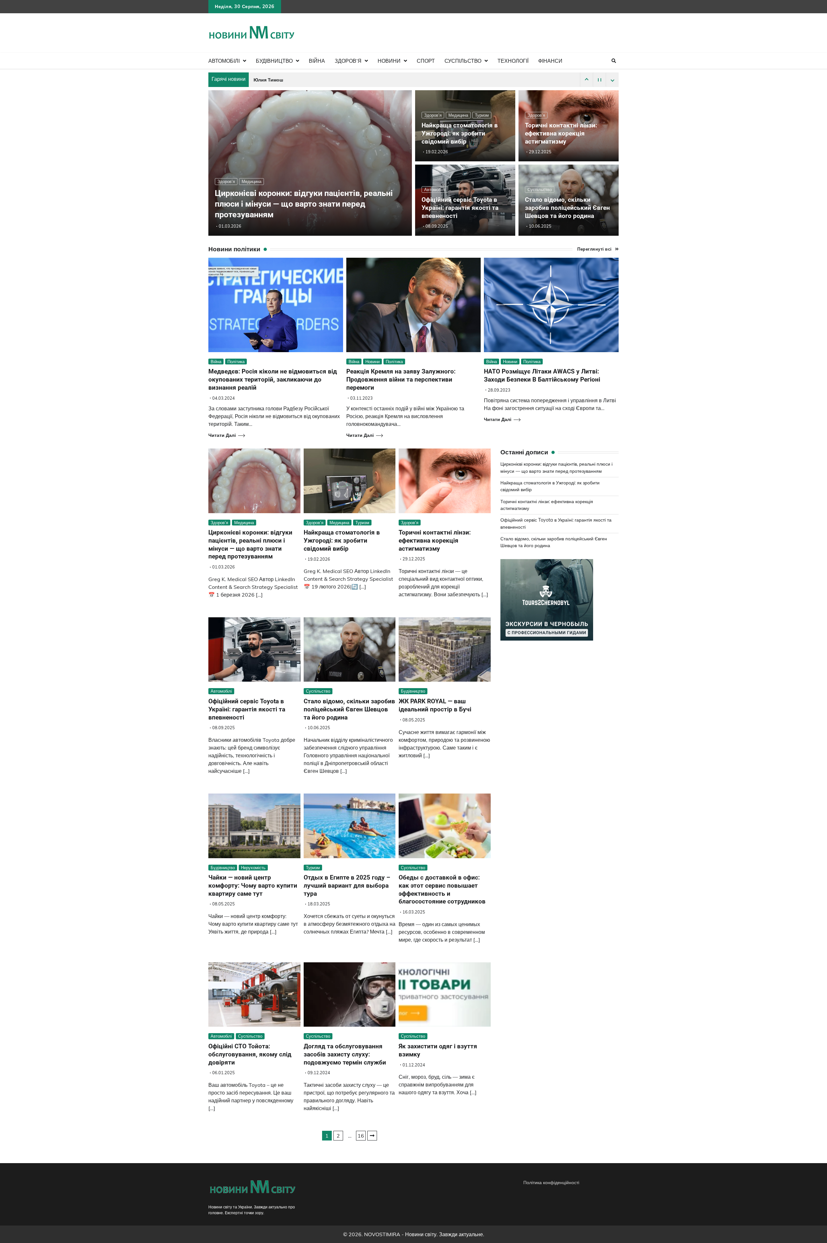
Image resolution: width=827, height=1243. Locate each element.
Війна (317, 61)
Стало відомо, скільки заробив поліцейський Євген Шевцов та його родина (567, 208)
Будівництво (274, 61)
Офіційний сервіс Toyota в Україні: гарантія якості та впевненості (460, 208)
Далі (372, 1135)
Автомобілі (224, 61)
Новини (389, 61)
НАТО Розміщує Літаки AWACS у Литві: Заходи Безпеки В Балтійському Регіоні (542, 375)
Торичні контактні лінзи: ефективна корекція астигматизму (561, 133)
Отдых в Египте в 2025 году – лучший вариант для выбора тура (347, 885)
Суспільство (463, 61)
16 (361, 1135)
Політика (236, 361)
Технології (513, 61)
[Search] (614, 61)
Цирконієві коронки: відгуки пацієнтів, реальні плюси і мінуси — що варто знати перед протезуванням (304, 204)
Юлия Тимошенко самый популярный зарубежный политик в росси (331, 80)
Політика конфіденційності (551, 1182)
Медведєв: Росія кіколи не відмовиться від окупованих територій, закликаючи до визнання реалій (272, 379)
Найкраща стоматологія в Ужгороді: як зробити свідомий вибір (460, 133)
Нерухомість (253, 867)
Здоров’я (348, 61)
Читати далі (222, 435)
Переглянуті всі (594, 249)
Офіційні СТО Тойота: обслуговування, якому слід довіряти (249, 1054)
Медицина (251, 181)
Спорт (426, 61)
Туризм (482, 115)
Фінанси (550, 61)
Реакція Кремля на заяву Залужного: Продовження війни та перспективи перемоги (400, 379)
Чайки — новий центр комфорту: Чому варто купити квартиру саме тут (252, 885)
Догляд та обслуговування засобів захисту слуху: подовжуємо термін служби (345, 1054)
